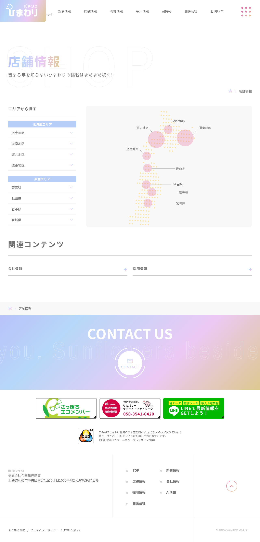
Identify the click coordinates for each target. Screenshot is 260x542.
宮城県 (16, 219)
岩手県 (16, 209)
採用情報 (140, 268)
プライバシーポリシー (44, 530)
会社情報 (15, 268)
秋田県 (16, 198)
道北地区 (18, 154)
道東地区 (18, 165)
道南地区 (18, 143)
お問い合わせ (72, 530)
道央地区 (18, 132)
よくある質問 (16, 530)
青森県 (16, 187)
